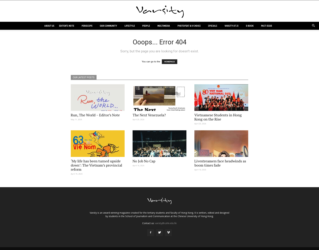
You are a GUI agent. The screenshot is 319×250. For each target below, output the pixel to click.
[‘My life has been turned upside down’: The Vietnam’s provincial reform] (98, 143)
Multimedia (163, 25)
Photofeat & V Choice (189, 25)
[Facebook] (150, 232)
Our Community (108, 25)
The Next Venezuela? (149, 115)
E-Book (250, 25)
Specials (212, 25)
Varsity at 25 (231, 25)
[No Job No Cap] (159, 143)
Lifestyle (129, 25)
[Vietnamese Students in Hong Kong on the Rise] (221, 97)
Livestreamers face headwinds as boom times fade (220, 163)
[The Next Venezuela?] (159, 97)
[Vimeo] (168, 232)
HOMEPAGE (169, 62)
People (146, 25)
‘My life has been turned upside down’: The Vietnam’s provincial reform (96, 165)
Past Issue (266, 25)
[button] (313, 26)
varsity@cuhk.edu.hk (166, 223)
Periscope (87, 25)
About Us (49, 25)
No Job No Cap (144, 161)
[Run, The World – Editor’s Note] (98, 97)
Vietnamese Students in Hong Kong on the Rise (218, 117)
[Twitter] (159, 232)
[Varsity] (159, 11)
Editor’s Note (66, 25)
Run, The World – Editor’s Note (95, 115)
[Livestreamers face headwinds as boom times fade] (221, 143)
